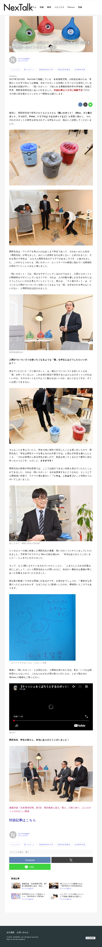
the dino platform (19, 939)
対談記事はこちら (22, 820)
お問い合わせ (23, 932)
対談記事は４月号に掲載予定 (68, 90)
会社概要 (10, 932)
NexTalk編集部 (24, 59)
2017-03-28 (23, 61)
